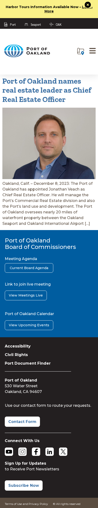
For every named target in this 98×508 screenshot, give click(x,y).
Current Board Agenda (29, 268)
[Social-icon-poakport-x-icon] (63, 452)
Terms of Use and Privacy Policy (26, 504)
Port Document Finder (28, 363)
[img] (80, 51)
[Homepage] (27, 56)
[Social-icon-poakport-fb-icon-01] (36, 452)
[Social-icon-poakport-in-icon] (49, 452)
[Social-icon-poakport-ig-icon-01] (22, 452)
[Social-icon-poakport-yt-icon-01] (9, 452)
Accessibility (18, 346)
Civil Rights (16, 354)
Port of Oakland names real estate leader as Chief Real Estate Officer (46, 90)
